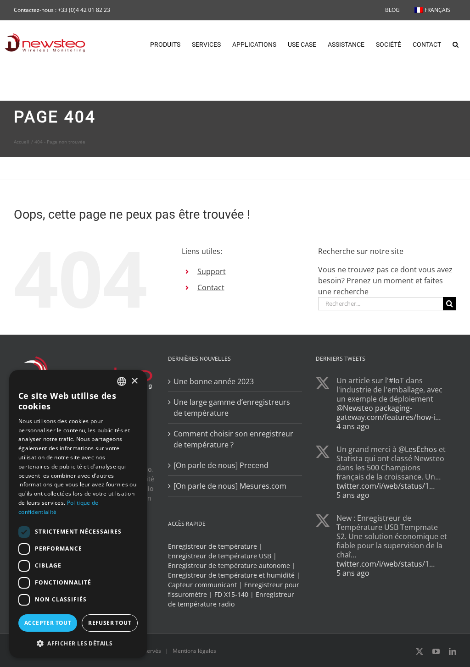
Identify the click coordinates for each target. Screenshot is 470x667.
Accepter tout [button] (47, 623)
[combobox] (121, 381)
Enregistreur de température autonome (229, 565)
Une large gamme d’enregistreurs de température (231, 407)
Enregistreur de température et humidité (231, 575)
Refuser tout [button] (109, 623)
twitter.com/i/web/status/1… (385, 486)
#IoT (396, 380)
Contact (210, 287)
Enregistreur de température (212, 546)
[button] (456, 43)
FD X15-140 (231, 594)
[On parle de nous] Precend (221, 465)
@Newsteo (354, 408)
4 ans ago (352, 426)
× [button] (134, 381)
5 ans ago (352, 495)
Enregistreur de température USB (219, 555)
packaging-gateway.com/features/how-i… (388, 412)
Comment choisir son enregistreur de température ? (233, 439)
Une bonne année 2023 (213, 381)
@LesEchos (417, 449)
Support (211, 271)
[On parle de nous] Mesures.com (229, 486)
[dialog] (78, 514)
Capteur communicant (202, 584)
